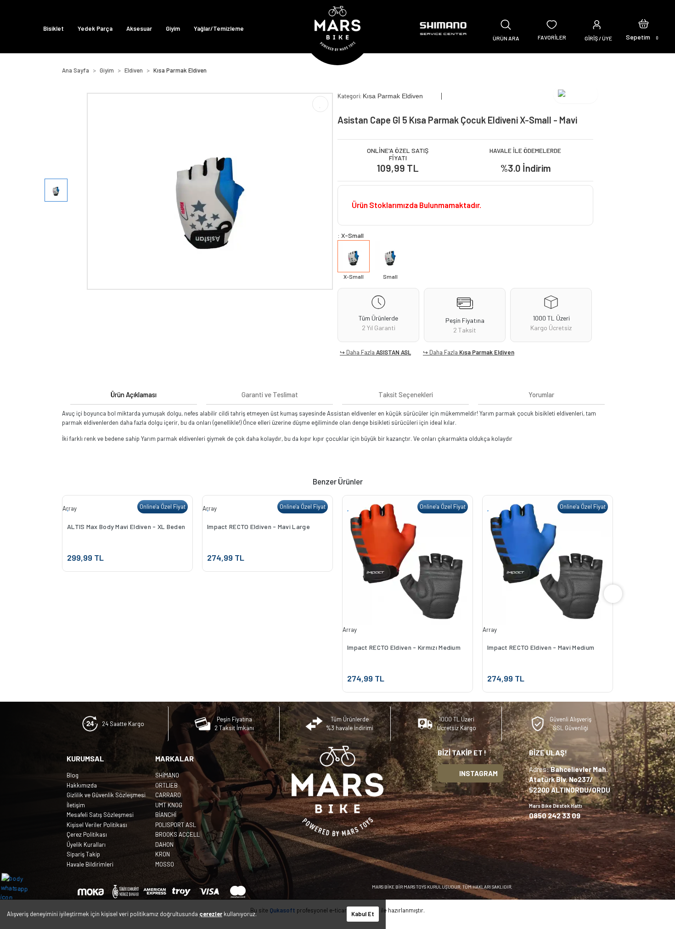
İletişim (76, 805)
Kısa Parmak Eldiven (486, 352)
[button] (644, 28)
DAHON (164, 844)
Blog (73, 775)
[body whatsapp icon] (19, 887)
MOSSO (164, 864)
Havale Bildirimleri (90, 864)
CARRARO (168, 795)
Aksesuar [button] (139, 28)
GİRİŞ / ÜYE (598, 38)
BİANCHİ (165, 814)
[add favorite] (68, 506)
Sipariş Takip (83, 854)
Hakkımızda (82, 785)
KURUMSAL (85, 758)
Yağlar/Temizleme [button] (219, 28)
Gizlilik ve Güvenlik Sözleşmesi (106, 795)
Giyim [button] (173, 28)
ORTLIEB (166, 785)
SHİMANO (167, 775)
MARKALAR (174, 758)
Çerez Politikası (87, 834)
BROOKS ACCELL (177, 834)
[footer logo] (337, 791)
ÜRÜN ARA (506, 38)
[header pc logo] (337, 28)
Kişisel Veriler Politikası (97, 824)
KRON (162, 854)
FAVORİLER (552, 37)
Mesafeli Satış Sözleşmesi (100, 814)
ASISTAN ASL (393, 352)
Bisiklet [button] (53, 28)
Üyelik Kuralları (86, 844)
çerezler (210, 914)
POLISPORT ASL (175, 824)
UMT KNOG (168, 805)
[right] (613, 594)
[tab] (133, 395)
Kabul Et (362, 914)
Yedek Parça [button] (95, 28)
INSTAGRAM (478, 773)
